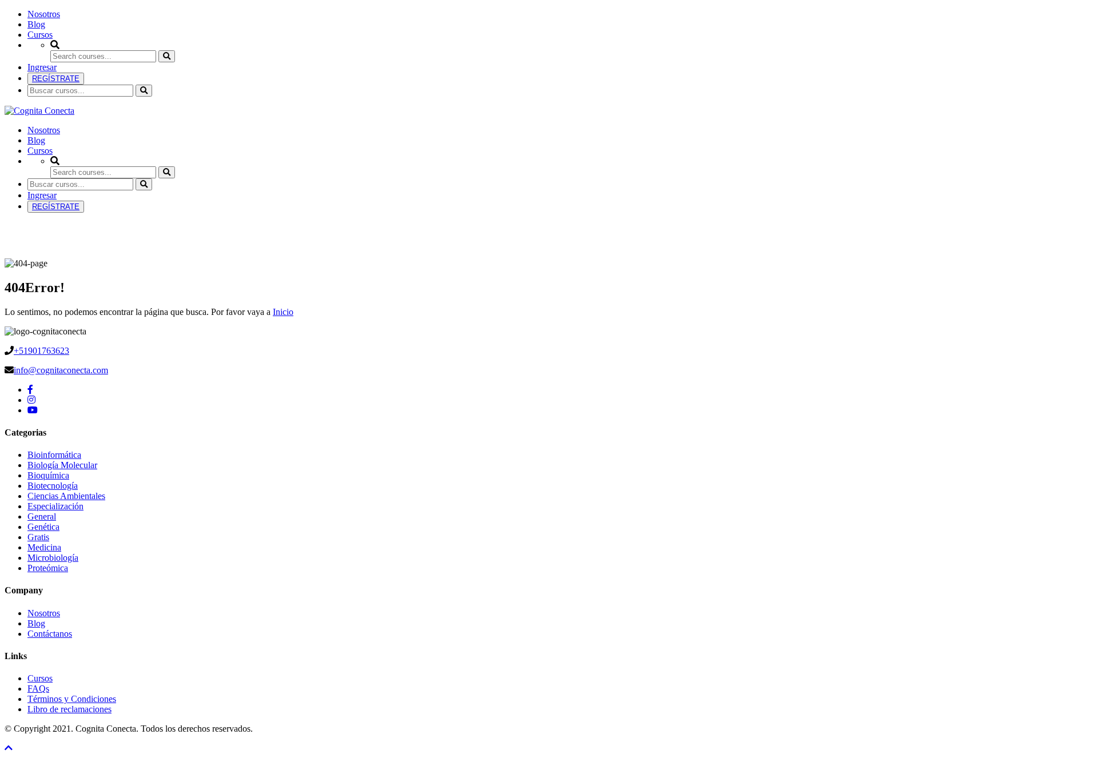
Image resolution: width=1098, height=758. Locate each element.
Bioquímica (48, 475)
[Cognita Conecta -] (39, 110)
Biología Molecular (62, 465)
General (41, 516)
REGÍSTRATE (55, 78)
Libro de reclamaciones (69, 709)
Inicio (283, 312)
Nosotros (43, 14)
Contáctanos (49, 634)
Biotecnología (52, 485)
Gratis (38, 537)
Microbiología (52, 557)
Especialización (55, 506)
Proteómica (47, 568)
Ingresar (42, 67)
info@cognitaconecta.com (61, 370)
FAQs (38, 688)
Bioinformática (54, 455)
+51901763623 (41, 351)
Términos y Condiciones (71, 699)
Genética (43, 527)
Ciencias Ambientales (66, 496)
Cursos (40, 34)
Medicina (44, 547)
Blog (36, 24)
